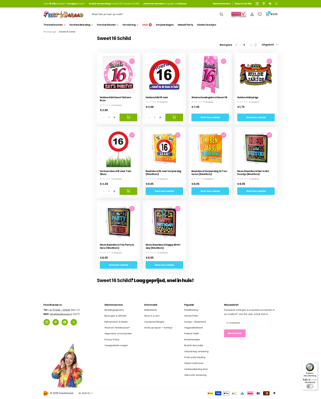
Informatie (150, 304)
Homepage (49, 31)
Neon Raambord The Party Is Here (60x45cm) (117, 246)
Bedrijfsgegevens (114, 310)
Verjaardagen (165, 24)
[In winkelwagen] (128, 117)
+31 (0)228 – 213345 (59, 310)
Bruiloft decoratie (193, 345)
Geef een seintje (210, 117)
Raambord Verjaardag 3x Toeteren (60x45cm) (209, 173)
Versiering (129, 24)
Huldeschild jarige (247, 97)
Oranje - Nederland (195, 321)
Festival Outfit (191, 333)
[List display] (255, 45)
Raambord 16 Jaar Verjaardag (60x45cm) (163, 173)
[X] (276, 3)
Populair (189, 304)
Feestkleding (191, 310)
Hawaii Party (185, 24)
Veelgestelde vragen (116, 345)
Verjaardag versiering (196, 351)
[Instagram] (257, 3)
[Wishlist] (259, 14)
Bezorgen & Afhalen (115, 315)
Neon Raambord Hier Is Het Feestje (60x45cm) (253, 173)
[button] (114, 117)
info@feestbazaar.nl (61, 314)
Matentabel (150, 310)
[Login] (252, 14)
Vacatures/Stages (154, 321)
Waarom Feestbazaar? (117, 327)
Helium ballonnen (193, 363)
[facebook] (270, 3)
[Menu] (316, 363)
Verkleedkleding (79, 24)
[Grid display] (251, 45)
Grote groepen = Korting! (158, 327)
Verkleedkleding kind (195, 369)
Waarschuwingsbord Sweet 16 (209, 97)
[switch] (310, 386)
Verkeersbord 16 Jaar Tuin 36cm (115, 173)
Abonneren (234, 333)
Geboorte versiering (195, 375)
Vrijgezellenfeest (193, 327)
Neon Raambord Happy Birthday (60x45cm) (163, 246)
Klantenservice (113, 304)
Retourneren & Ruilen (116, 321)
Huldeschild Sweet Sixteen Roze (115, 99)
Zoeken (221, 14)
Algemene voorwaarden (118, 333)
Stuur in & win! (152, 315)
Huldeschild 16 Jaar (157, 97)
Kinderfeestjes (206, 24)
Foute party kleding (194, 357)
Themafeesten (53, 24)
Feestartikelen (106, 24)
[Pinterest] (264, 3)
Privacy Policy (111, 339)
